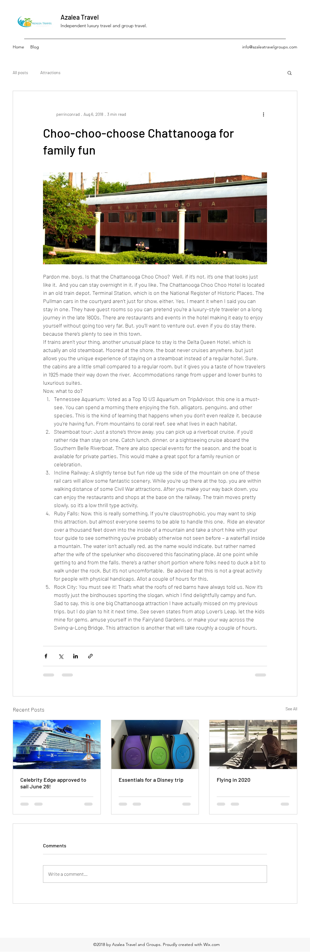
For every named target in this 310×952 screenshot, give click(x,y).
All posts (20, 72)
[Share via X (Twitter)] (61, 656)
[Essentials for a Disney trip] (155, 744)
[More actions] (263, 114)
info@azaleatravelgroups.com (269, 47)
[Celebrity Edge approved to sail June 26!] (57, 744)
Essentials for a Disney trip (151, 779)
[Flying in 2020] (253, 744)
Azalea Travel (80, 17)
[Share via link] (90, 656)
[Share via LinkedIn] (75, 656)
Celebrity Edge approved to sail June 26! (53, 783)
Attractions (50, 72)
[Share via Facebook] (46, 656)
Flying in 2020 (233, 779)
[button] (289, 72)
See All (291, 708)
